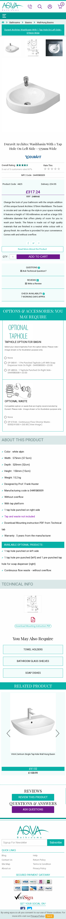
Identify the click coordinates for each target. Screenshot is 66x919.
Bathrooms (14, 22)
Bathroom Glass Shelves (33, 661)
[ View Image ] (35, 424)
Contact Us (7, 860)
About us (6, 868)
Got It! (49, 916)
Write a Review (35, 283)
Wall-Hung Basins (45, 22)
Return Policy (39, 860)
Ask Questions (33, 809)
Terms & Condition (42, 864)
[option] (12, 48)
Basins (28, 22)
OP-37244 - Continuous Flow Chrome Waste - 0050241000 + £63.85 (29, 423)
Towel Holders (33, 649)
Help (35, 855)
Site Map (6, 864)
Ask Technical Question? (34, 271)
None (10, 358)
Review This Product (33, 797)
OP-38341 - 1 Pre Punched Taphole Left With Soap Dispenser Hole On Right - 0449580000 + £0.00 (31, 363)
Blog (4, 855)
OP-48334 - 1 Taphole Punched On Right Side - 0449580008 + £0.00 (30, 371)
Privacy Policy (39, 868)
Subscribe (56, 842)
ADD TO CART (38, 256)
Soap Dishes (33, 673)
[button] (8, 734)
